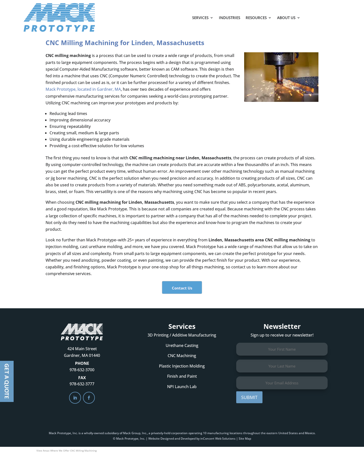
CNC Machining (182, 355)
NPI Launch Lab (182, 386)
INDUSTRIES (229, 17)
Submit (249, 397)
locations (236, 433)
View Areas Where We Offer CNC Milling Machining (66, 450)
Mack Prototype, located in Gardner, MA (83, 89)
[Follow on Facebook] (89, 398)
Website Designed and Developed (172, 438)
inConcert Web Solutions (217, 438)
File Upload (7, 381)
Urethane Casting (182, 345)
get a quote (327, 15)
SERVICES (200, 17)
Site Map (245, 438)
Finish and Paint (182, 376)
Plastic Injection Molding (182, 366)
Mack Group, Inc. (135, 433)
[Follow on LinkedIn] (75, 398)
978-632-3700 (82, 369)
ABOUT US (286, 17)
